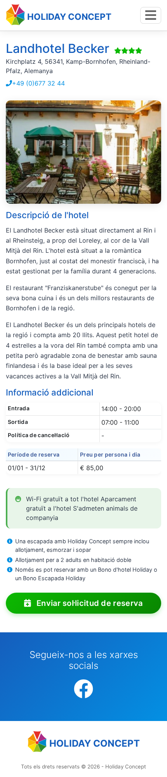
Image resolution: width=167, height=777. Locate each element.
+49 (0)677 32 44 (38, 83)
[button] (17, 152)
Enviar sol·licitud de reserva (89, 603)
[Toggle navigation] (150, 15)
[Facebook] (83, 689)
